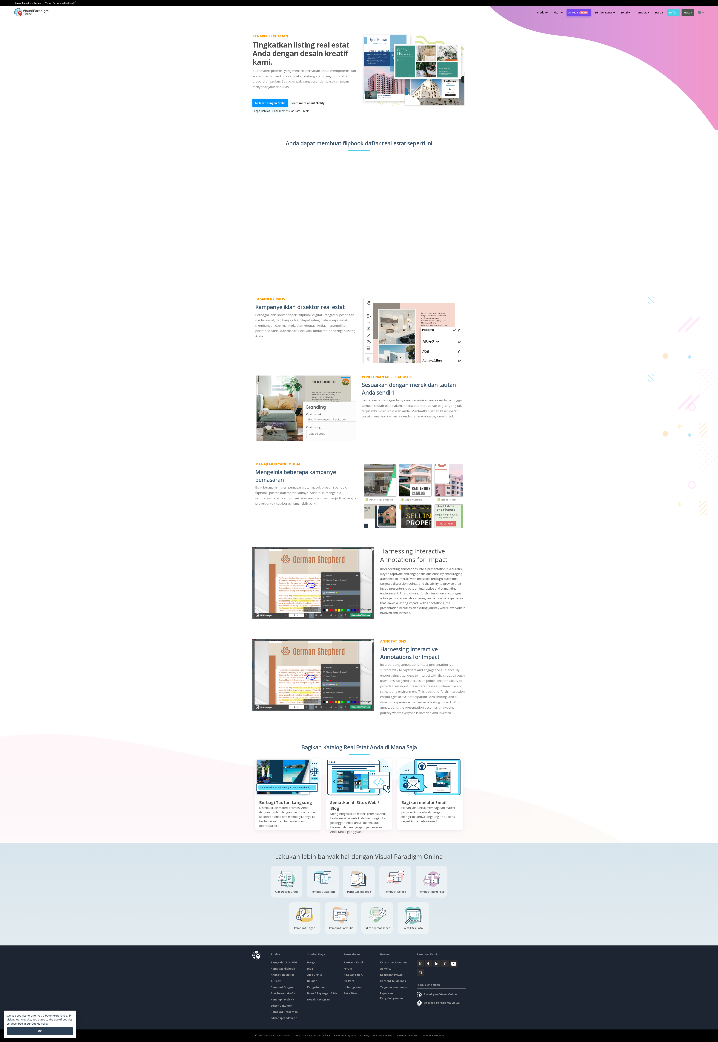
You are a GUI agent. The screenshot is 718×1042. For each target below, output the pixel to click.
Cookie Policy (39, 1023)
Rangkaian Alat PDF (284, 962)
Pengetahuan (316, 987)
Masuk (688, 12)
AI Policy (385, 968)
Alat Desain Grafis (283, 993)
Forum (348, 968)
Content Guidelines (393, 981)
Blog (310, 968)
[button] (558, 12)
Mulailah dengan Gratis (270, 103)
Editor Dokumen (281, 1005)
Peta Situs (351, 993)
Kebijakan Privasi (391, 975)
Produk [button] (541, 12)
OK (40, 1031)
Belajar (312, 981)
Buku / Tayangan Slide (322, 993)
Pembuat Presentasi (284, 1012)
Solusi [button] (624, 12)
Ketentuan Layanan (393, 962)
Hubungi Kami (353, 987)
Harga (659, 12)
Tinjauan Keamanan (393, 987)
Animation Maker (282, 975)
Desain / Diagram (319, 999)
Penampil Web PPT (283, 999)
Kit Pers (349, 981)
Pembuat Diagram (283, 987)
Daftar (673, 12)
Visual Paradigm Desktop (59, 2)
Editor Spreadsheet (284, 1018)
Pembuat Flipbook (283, 968)
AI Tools (577, 12)
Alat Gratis (314, 975)
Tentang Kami (353, 962)
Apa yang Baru (353, 975)
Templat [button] (641, 12)
